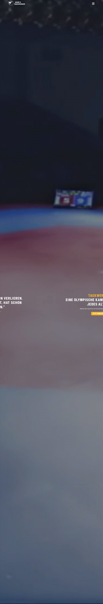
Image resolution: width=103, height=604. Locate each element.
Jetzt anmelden (51, 313)
